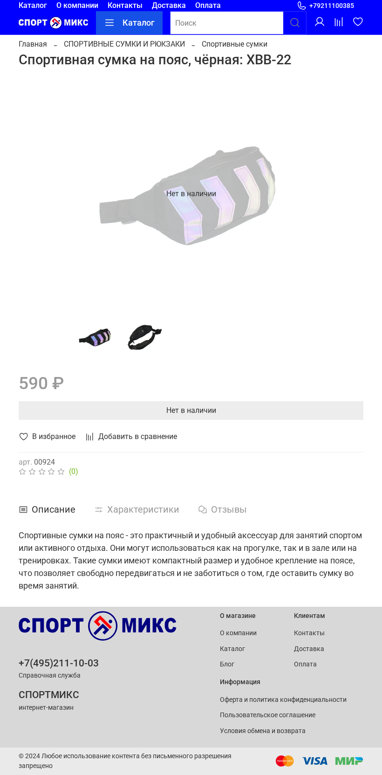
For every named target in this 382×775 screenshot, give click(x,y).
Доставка (169, 5)
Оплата (208, 5)
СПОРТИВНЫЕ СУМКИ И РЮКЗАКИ (124, 44)
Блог (227, 664)
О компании (77, 5)
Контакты (125, 5)
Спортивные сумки (234, 44)
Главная (33, 44)
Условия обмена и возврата (263, 731)
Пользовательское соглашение (267, 715)
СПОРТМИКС (49, 694)
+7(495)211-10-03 (59, 663)
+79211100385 (331, 5)
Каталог (33, 5)
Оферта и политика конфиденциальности (283, 700)
